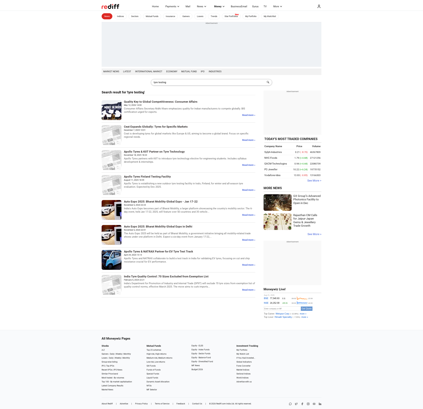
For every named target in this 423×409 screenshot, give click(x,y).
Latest (127, 71)
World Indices (242, 378)
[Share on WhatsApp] (290, 404)
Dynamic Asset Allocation (158, 382)
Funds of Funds (154, 370)
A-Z (103, 350)
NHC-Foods (270, 157)
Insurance (170, 16)
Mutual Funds (152, 16)
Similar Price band (110, 374)
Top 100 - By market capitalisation (117, 382)
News (200, 6)
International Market (148, 71)
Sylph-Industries (273, 152)
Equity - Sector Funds (201, 353)
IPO (203, 71)
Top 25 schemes (154, 350)
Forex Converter (243, 366)
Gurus (255, 6)
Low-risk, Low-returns (156, 362)
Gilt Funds (151, 366)
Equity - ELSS (197, 346)
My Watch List (242, 354)
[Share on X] (296, 404)
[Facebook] (302, 404)
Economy (171, 71)
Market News (111, 71)
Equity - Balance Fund (201, 357)
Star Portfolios (231, 16)
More (276, 6)
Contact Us (197, 404)
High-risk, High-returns (156, 354)
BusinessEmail (239, 6)
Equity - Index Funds (201, 349)
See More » (314, 234)
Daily (112, 354)
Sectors (134, 16)
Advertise (124, 404)
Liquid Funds (152, 378)
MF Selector (152, 390)
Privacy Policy (141, 404)
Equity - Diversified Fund (202, 361)
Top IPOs (110, 366)
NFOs (149, 386)
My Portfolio (250, 16)
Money (218, 6)
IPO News (118, 370)
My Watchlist (270, 16)
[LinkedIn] (320, 404)
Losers (200, 16)
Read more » (248, 115)
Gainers (186, 16)
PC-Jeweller (270, 169)
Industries (215, 71)
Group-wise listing (109, 362)
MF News (196, 365)
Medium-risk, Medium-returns (159, 358)
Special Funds (153, 374)
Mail (188, 6)
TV (265, 6)
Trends (214, 16)
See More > (314, 180)
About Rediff (107, 404)
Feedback (180, 404)
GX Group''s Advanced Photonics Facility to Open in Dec (307, 199)
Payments (170, 6)
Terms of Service (162, 404)
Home (155, 6)
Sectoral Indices (243, 374)
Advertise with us (244, 382)
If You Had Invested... (245, 358)
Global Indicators (244, 362)
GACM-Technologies (275, 163)
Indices (120, 16)
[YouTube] (314, 404)
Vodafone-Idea (272, 175)
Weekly (119, 354)
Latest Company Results (112, 386)
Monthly (127, 354)
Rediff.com (221, 404)
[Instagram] (308, 404)
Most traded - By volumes (113, 378)
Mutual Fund (189, 71)
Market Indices (242, 370)
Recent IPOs (107, 370)
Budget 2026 (197, 369)
